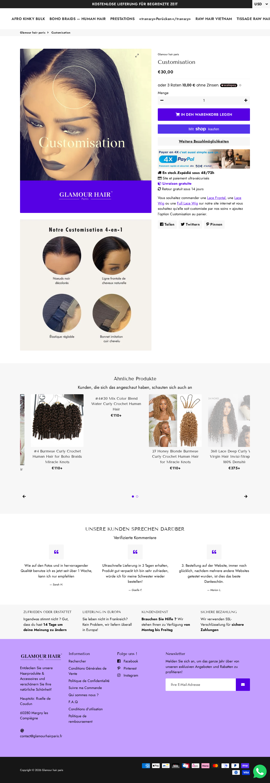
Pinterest (129, 668)
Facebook (130, 661)
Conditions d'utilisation (86, 709)
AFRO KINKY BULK (28, 18)
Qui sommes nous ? (84, 694)
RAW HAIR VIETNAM (214, 18)
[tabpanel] (46, 432)
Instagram (130, 675)
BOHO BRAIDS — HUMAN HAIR (78, 18)
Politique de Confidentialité (89, 680)
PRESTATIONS (122, 18)
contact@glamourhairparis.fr (41, 736)
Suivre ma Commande (85, 687)
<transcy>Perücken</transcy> (165, 18)
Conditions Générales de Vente (88, 671)
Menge (163, 92)
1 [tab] (133, 496)
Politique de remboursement (80, 718)
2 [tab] (137, 496)
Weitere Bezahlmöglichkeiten (204, 141)
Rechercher (77, 661)
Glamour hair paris (32, 33)
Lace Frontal (216, 197)
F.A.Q (73, 701)
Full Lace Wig (187, 203)
